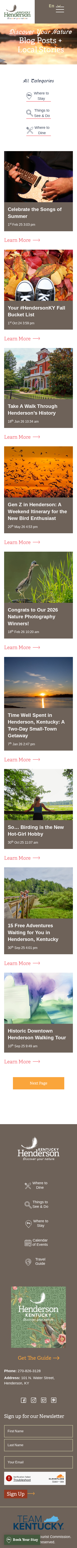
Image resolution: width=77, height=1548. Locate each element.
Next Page (38, 1083)
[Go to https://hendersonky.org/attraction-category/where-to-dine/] (38, 1186)
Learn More (17, 240)
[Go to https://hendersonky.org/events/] (38, 1243)
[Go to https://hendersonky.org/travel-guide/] (38, 1262)
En (51, 5)
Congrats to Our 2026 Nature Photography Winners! (33, 616)
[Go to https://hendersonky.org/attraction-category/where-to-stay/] (38, 1224)
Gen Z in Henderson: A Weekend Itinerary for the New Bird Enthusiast (37, 511)
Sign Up (16, 1494)
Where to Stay (41, 96)
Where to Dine (41, 130)
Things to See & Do (42, 113)
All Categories (38, 81)
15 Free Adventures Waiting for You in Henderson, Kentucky (33, 932)
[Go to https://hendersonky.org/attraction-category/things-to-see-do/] (38, 1205)
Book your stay (25, 1540)
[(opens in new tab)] (38, 1522)
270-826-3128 (29, 1371)
